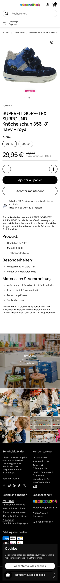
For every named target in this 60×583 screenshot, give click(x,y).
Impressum (8, 500)
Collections (19, 32)
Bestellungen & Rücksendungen (41, 480)
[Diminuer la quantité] (6, 169)
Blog (35, 485)
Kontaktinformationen (14, 512)
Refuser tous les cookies (30, 575)
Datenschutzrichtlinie (13, 504)
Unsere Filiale (40, 457)
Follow (30, 363)
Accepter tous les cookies (30, 566)
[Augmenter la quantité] (53, 169)
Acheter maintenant (30, 191)
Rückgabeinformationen (15, 516)
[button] (54, 5)
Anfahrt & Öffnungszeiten (41, 467)
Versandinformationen (14, 508)
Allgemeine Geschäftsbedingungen (15, 521)
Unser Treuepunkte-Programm (43, 473)
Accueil (6, 32)
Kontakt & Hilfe (41, 461)
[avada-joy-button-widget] (8, 575)
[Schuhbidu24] (30, 5)
